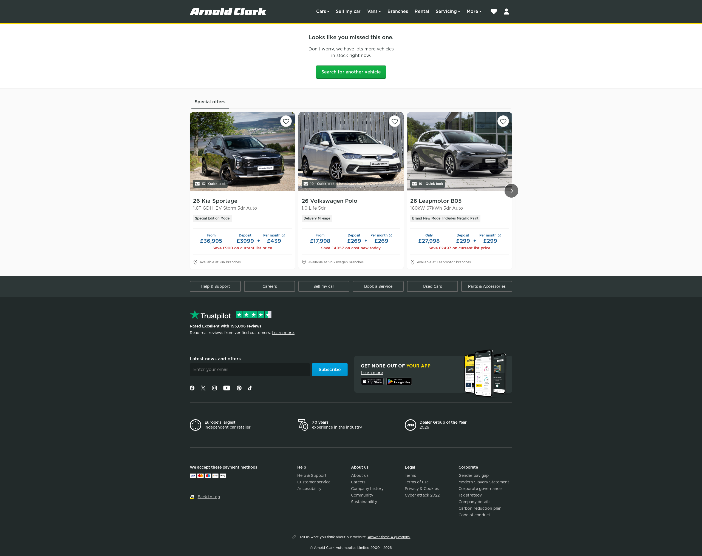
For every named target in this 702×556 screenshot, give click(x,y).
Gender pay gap (473, 475)
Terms (410, 475)
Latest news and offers (215, 358)
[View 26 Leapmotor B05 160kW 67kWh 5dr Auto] (459, 151)
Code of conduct (474, 515)
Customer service (313, 482)
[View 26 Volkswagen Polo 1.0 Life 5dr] (351, 151)
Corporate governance (480, 488)
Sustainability (364, 502)
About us (360, 475)
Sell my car (348, 11)
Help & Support (215, 286)
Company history (367, 488)
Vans (372, 11)
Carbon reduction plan (480, 508)
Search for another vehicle (351, 72)
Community (362, 495)
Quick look (214, 184)
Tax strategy (470, 495)
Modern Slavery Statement (483, 482)
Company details (474, 502)
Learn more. (283, 332)
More (472, 11)
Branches (397, 11)
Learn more (372, 372)
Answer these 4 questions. (389, 537)
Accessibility (309, 488)
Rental (422, 11)
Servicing (446, 11)
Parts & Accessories (487, 286)
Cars (321, 11)
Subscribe (330, 369)
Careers (269, 286)
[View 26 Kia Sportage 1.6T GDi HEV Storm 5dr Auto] (242, 151)
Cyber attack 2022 (422, 495)
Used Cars (432, 286)
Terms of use (417, 482)
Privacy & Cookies (422, 488)
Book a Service (378, 286)
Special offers (210, 101)
